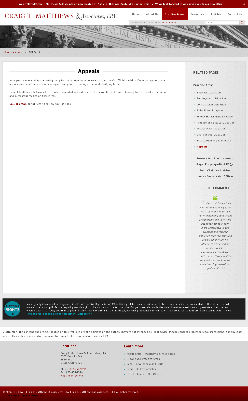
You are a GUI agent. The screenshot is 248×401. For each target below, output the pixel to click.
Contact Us (235, 14)
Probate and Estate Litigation (216, 122)
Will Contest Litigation (211, 128)
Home (136, 14)
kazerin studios (19, 395)
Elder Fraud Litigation (210, 110)
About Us (152, 14)
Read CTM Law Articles (215, 170)
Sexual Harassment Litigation (215, 116)
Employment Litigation (211, 98)
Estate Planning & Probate (214, 140)
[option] (215, 233)
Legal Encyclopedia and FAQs (145, 364)
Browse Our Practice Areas (215, 158)
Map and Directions (72, 375)
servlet (40, 395)
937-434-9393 (168, 22)
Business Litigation (209, 92)
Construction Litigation (211, 104)
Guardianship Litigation (211, 134)
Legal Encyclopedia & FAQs (215, 164)
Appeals (202, 146)
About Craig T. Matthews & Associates (151, 353)
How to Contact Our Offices (215, 176)
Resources (197, 14)
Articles (216, 14)
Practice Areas (174, 14)
